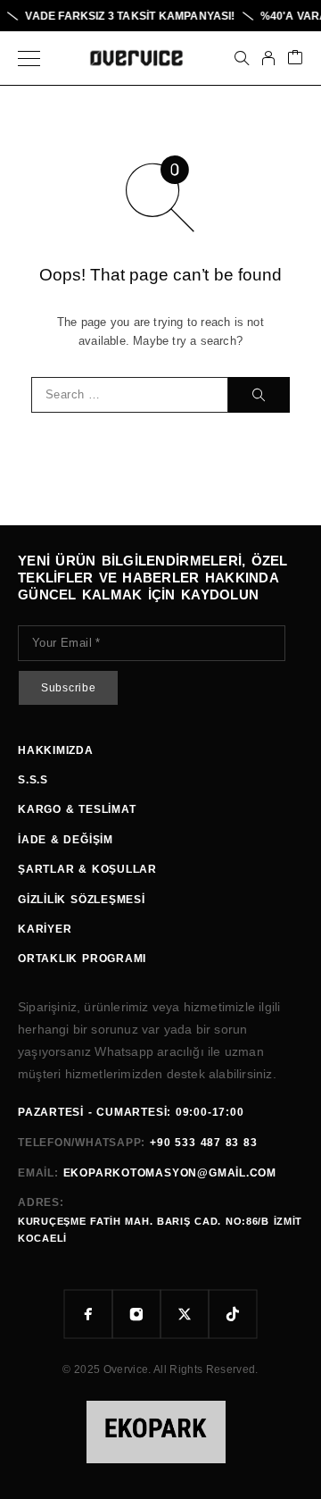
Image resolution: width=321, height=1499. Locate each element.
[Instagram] (136, 1314)
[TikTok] (233, 1314)
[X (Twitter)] (184, 1314)
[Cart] (295, 58)
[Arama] (242, 58)
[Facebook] (88, 1314)
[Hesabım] (268, 58)
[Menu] (29, 58)
